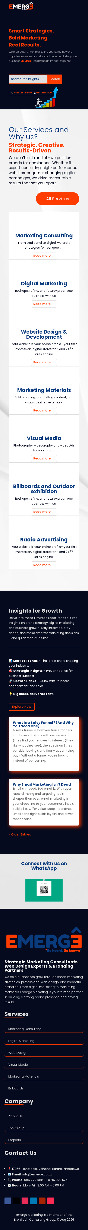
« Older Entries (20, 834)
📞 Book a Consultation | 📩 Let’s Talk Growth (31, 93)
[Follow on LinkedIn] (33, 1201)
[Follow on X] (16, 1201)
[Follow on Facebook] (7, 1201)
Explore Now (21, 706)
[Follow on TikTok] (50, 1201)
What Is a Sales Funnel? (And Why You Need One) (43, 724)
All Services (57, 199)
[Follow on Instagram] (25, 1201)
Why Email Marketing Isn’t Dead (42, 784)
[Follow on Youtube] (42, 1201)
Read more (42, 256)
